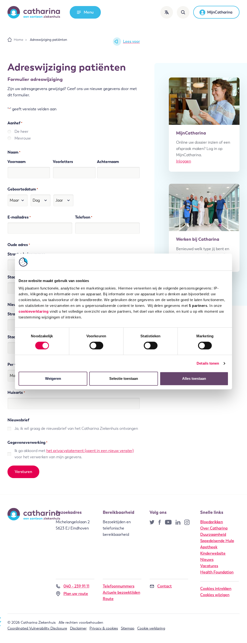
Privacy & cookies (103, 628)
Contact (164, 586)
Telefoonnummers (118, 586)
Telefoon (83, 217)
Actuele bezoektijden (121, 592)
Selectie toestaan (123, 378)
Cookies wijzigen (214, 595)
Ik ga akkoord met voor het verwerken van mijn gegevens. (74, 453)
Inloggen (183, 161)
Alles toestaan (194, 378)
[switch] (96, 345)
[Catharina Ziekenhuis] (33, 12)
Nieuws (206, 559)
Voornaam (16, 161)
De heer (21, 131)
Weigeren (53, 378)
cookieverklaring (33, 311)
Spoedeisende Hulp (217, 540)
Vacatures (209, 566)
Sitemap (127, 628)
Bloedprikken (211, 522)
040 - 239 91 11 (76, 586)
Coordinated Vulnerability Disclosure (37, 628)
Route (108, 598)
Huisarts (16, 392)
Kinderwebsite (213, 553)
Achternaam (108, 161)
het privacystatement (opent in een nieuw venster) (90, 450)
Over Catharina (213, 528)
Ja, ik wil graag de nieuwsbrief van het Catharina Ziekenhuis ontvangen (76, 428)
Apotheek (208, 547)
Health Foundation (216, 572)
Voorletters (63, 161)
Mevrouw (22, 138)
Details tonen (208, 363)
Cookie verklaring (151, 628)
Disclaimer (78, 628)
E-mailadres (19, 217)
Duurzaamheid (213, 534)
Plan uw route (75, 593)
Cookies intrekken (215, 588)
